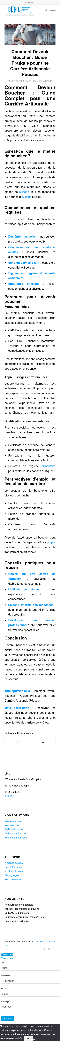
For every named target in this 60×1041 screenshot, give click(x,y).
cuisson (24, 192)
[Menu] (51, 10)
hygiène (26, 197)
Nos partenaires (13, 879)
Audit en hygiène (14, 829)
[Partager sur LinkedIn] (42, 742)
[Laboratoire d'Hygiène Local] (25, 10)
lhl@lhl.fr (9, 795)
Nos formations (13, 821)
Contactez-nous (13, 867)
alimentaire (48, 466)
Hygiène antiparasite (16, 837)
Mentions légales (14, 871)
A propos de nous (14, 863)
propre (51, 542)
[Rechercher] (44, 10)
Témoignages (12, 875)
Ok (28, 1038)
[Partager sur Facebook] (17, 742)
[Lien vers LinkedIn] (44, 948)
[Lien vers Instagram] (49, 948)
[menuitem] (44, 10)
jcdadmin (47, 80)
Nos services (12, 825)
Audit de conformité (15, 833)
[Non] (34, 1039)
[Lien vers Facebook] (53, 948)
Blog (34, 80)
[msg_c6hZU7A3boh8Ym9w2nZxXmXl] (30, 34)
